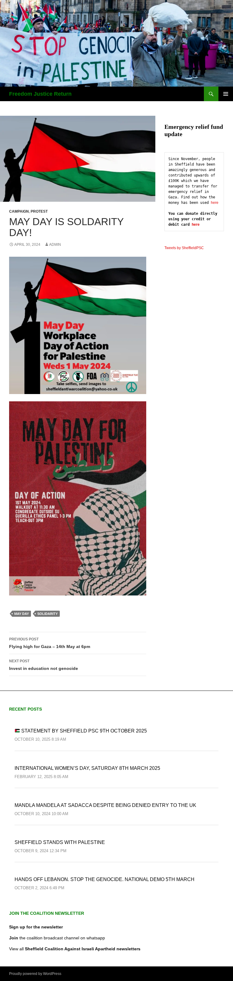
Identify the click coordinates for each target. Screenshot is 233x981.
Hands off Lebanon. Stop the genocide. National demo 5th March (104, 879)
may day (21, 614)
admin (55, 244)
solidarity (47, 614)
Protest (39, 211)
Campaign (19, 211)
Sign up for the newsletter (36, 926)
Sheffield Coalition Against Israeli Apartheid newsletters (82, 948)
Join (13, 937)
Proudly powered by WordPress (35, 974)
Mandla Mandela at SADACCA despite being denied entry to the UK (105, 805)
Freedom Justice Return (40, 94)
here (214, 203)
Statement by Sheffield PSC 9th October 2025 (83, 730)
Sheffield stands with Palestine (60, 842)
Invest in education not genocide (43, 665)
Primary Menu (225, 94)
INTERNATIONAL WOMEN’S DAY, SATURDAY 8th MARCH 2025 (87, 768)
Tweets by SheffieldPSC (184, 248)
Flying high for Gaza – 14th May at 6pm (49, 643)
